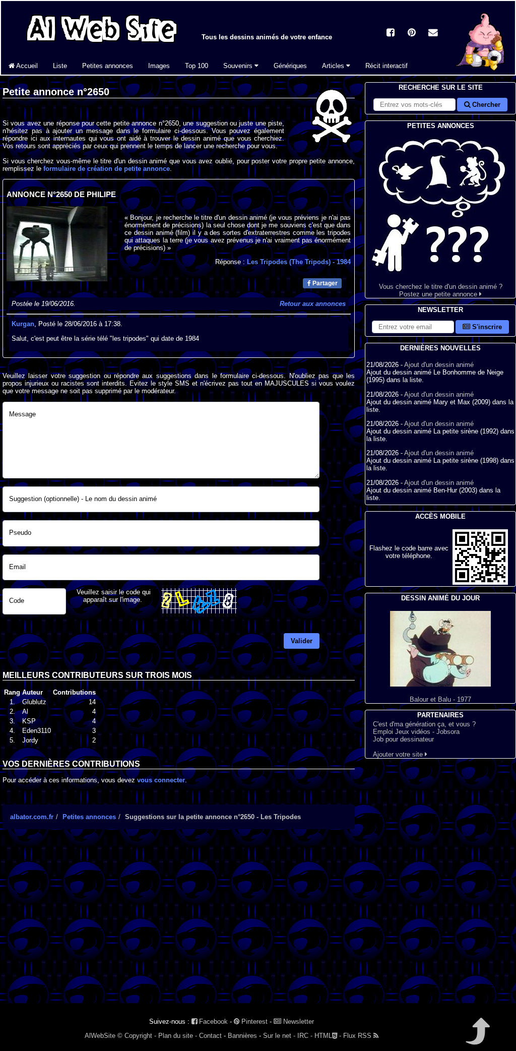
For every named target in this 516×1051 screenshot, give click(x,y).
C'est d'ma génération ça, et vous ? (424, 724)
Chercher (485, 104)
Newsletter (297, 1021)
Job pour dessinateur (403, 739)
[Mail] (432, 33)
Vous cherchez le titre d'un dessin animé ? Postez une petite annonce (440, 290)
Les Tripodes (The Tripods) (299, 262)
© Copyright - (136, 1035)
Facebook (212, 1021)
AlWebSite (100, 1035)
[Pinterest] (411, 33)
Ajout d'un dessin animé (439, 364)
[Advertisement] (179, 925)
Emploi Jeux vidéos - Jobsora (416, 731)
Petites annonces (107, 66)
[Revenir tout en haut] (477, 1038)
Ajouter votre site (399, 754)
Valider (301, 641)
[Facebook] (390, 33)
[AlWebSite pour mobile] (480, 582)
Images (159, 66)
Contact (210, 1035)
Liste (60, 66)
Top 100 (196, 66)
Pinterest (253, 1021)
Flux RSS (358, 1035)
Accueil (26, 66)
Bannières (242, 1035)
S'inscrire (486, 327)
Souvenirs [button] (238, 66)
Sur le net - (279, 1035)
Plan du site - (177, 1035)
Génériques (290, 66)
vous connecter (161, 780)
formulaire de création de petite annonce (106, 168)
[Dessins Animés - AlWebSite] (481, 72)
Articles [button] (334, 66)
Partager (324, 283)
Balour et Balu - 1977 (440, 699)
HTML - (327, 1035)
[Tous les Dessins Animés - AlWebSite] (101, 44)
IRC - (304, 1035)
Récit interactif (386, 66)
